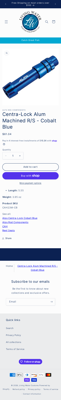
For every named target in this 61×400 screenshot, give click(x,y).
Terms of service (50, 389)
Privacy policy (34, 389)
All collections (13, 342)
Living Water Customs (29, 385)
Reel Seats (8, 230)
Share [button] (8, 238)
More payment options (30, 183)
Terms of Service (15, 349)
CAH (5, 226)
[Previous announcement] (5, 4)
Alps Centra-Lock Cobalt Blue (19, 218)
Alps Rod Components (15, 222)
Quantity (6, 149)
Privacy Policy (13, 335)
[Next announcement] (55, 4)
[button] (6, 21)
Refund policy (19, 389)
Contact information (32, 394)
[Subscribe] (51, 301)
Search (10, 328)
